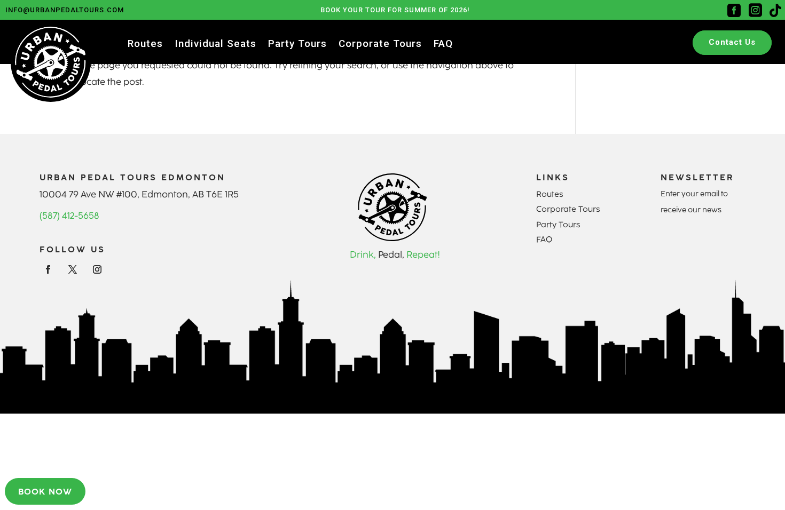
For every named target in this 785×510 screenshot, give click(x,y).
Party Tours (297, 45)
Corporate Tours (380, 45)
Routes (145, 45)
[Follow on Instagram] (97, 269)
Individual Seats (215, 45)
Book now (45, 491)
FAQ (443, 45)
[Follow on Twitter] (72, 269)
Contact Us (732, 42)
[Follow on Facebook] (48, 269)
